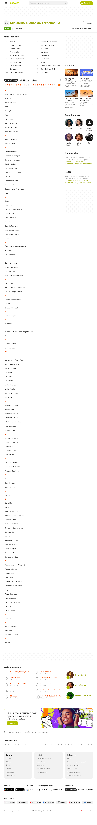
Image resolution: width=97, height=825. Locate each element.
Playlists (8, 769)
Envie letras (40, 765)
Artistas (8, 762)
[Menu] (6, 3)
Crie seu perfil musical (44, 758)
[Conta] (91, 3)
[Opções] (29, 28)
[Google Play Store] (9, 789)
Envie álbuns (41, 762)
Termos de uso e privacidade (76, 762)
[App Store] (20, 789)
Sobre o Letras (72, 769)
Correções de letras (43, 769)
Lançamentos (10, 775)
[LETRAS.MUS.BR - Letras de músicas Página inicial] (14, 3)
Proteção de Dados (73, 765)
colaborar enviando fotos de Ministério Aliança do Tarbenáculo (78, 181)
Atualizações (10, 772)
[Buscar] (66, 3)
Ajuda (69, 758)
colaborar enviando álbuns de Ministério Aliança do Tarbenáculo (78, 163)
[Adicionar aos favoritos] (25, 28)
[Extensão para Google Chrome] (31, 789)
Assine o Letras (42, 772)
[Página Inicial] (5, 732)
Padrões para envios (74, 775)
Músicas (8, 758)
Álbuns (8, 765)
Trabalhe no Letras (73, 772)
